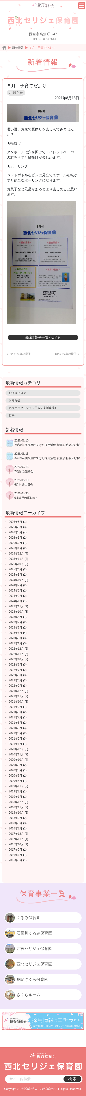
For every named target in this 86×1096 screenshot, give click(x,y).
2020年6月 (15, 775)
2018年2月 (15, 828)
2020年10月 (16, 759)
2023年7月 (15, 622)
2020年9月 (15, 765)
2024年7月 (15, 585)
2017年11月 (16, 839)
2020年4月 (15, 781)
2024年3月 (15, 590)
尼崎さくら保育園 (32, 979)
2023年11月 (16, 606)
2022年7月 (15, 669)
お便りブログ (17, 393)
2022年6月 (15, 675)
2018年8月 (15, 823)
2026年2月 (15, 543)
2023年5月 (15, 632)
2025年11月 (16, 558)
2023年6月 (15, 627)
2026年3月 (15, 537)
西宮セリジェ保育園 (34, 948)
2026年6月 (15, 527)
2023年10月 (16, 611)
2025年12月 (16, 553)
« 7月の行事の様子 (19, 354)
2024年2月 (15, 595)
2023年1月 (15, 643)
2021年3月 (15, 733)
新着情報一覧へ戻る (43, 337)
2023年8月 (15, 617)
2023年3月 (15, 638)
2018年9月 (15, 818)
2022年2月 (15, 685)
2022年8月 (15, 664)
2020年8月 (15, 770)
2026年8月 (15, 521)
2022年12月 (16, 648)
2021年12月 (16, 691)
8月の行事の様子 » (67, 354)
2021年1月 (15, 744)
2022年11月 (16, 654)
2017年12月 (16, 833)
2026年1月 (15, 548)
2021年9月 (15, 706)
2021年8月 (15, 712)
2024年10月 (16, 580)
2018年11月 (16, 807)
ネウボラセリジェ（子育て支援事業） (33, 408)
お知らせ (16, 93)
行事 (12, 415)
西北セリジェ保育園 (34, 964)
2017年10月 (16, 844)
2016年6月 (15, 855)
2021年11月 (16, 696)
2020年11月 (16, 754)
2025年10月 (16, 564)
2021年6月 (15, 722)
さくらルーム (28, 995)
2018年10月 (16, 812)
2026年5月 (15, 532)
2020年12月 (16, 749)
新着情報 (18, 47)
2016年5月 (15, 860)
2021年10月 (16, 701)
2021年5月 (15, 728)
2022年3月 (15, 680)
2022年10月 (16, 659)
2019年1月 (15, 796)
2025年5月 (15, 574)
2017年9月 (15, 849)
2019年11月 (16, 786)
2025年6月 (15, 569)
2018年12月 (16, 802)
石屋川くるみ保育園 (34, 933)
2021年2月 (15, 738)
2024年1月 (15, 601)
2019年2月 (15, 791)
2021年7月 (15, 717)
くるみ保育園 (28, 918)
